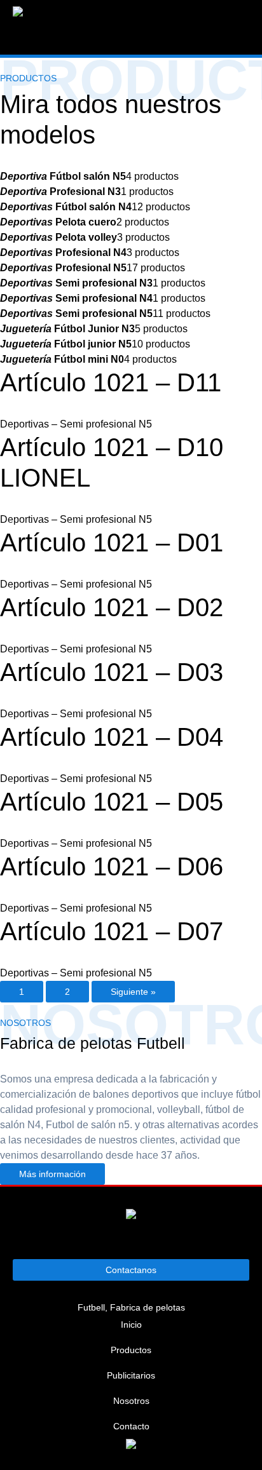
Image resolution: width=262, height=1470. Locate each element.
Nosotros (131, 1401)
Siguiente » (133, 992)
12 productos (95, 206)
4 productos (89, 176)
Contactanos (131, 1270)
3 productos (85, 237)
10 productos (95, 344)
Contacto (131, 1426)
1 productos (87, 191)
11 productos (105, 313)
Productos (131, 1350)
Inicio (131, 1324)
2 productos (84, 222)
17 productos (92, 267)
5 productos (94, 328)
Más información (52, 1174)
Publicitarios (131, 1375)
